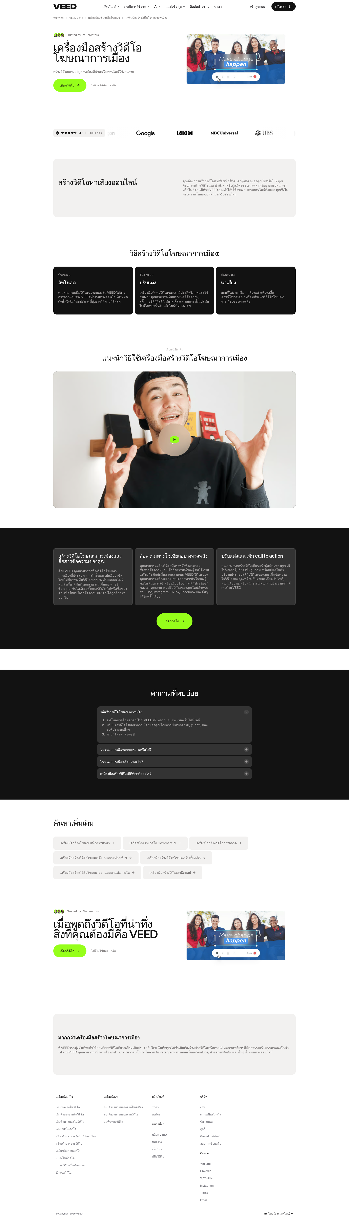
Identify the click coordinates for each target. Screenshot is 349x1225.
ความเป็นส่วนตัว (210, 1114)
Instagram (207, 1185)
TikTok (204, 1193)
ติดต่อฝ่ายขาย (199, 6)
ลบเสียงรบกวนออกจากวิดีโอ (121, 1114)
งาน (202, 1107)
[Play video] (174, 439)
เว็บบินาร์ (158, 1149)
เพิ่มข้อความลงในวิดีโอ (70, 1122)
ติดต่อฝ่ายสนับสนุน (212, 1136)
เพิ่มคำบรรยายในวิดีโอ (70, 1114)
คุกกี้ (202, 1129)
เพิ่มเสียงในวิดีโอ (66, 1129)
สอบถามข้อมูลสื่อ (210, 1143)
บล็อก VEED (159, 1134)
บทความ (157, 1142)
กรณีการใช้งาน (135, 6)
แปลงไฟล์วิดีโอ (65, 1158)
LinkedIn (205, 1171)
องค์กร (156, 1114)
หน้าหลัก (58, 18)
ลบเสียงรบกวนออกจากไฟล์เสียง (123, 1107)
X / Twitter (206, 1178)
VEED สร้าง (76, 18)
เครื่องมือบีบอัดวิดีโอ (68, 1151)
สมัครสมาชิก (283, 6)
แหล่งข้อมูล (173, 6)
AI (155, 6)
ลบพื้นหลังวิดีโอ (113, 1122)
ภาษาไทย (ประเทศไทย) (276, 1213)
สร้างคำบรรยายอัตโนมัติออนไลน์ (76, 1136)
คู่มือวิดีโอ (158, 1156)
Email (203, 1200)
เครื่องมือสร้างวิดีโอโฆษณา (104, 18)
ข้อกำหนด (206, 1122)
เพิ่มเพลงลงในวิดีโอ (68, 1107)
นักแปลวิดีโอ (63, 1172)
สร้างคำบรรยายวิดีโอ (69, 1143)
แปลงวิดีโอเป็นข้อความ (70, 1165)
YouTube (205, 1164)
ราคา (218, 6)
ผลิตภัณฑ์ (109, 6)
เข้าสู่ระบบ (257, 6)
